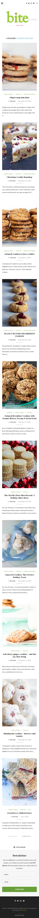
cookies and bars (8, 94)
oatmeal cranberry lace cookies (19, 254)
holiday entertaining (29, 94)
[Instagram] (31, 3)
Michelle (12, 101)
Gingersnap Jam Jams (19, 97)
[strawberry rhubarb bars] (19, 782)
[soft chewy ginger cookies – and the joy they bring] (19, 623)
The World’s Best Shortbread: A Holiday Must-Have (19, 496)
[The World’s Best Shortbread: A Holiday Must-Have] (19, 464)
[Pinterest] (33, 3)
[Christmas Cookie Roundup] (19, 146)
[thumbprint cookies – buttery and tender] (19, 702)
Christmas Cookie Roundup (19, 177)
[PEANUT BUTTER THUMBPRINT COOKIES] (19, 303)
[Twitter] (29, 3)
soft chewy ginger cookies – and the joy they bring (19, 655)
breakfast (9, 412)
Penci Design (23, 910)
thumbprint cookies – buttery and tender (19, 734)
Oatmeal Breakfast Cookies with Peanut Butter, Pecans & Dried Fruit (19, 417)
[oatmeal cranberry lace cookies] (19, 223)
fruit (29, 809)
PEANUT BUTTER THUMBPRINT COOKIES (19, 335)
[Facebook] (26, 3)
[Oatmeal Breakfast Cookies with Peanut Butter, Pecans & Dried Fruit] (19, 385)
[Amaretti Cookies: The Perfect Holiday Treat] (19, 544)
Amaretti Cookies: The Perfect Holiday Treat (19, 576)
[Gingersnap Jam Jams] (19, 66)
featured (18, 94)
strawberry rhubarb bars (19, 813)
